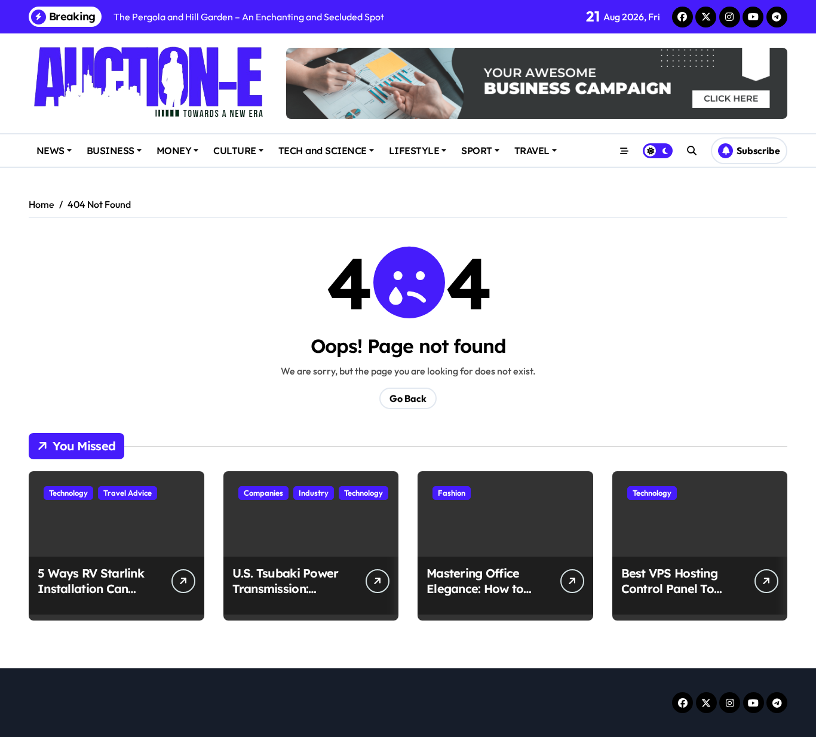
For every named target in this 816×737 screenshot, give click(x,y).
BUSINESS (110, 150)
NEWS (50, 150)
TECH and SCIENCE (322, 150)
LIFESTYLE (414, 150)
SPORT (476, 150)
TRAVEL (532, 150)
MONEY (174, 150)
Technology (68, 493)
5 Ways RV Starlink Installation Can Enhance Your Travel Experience (96, 596)
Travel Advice (127, 493)
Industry (314, 493)
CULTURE (234, 150)
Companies (263, 493)
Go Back (408, 398)
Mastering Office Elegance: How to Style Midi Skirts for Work (481, 596)
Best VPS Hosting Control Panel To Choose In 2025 (669, 589)
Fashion (451, 493)
